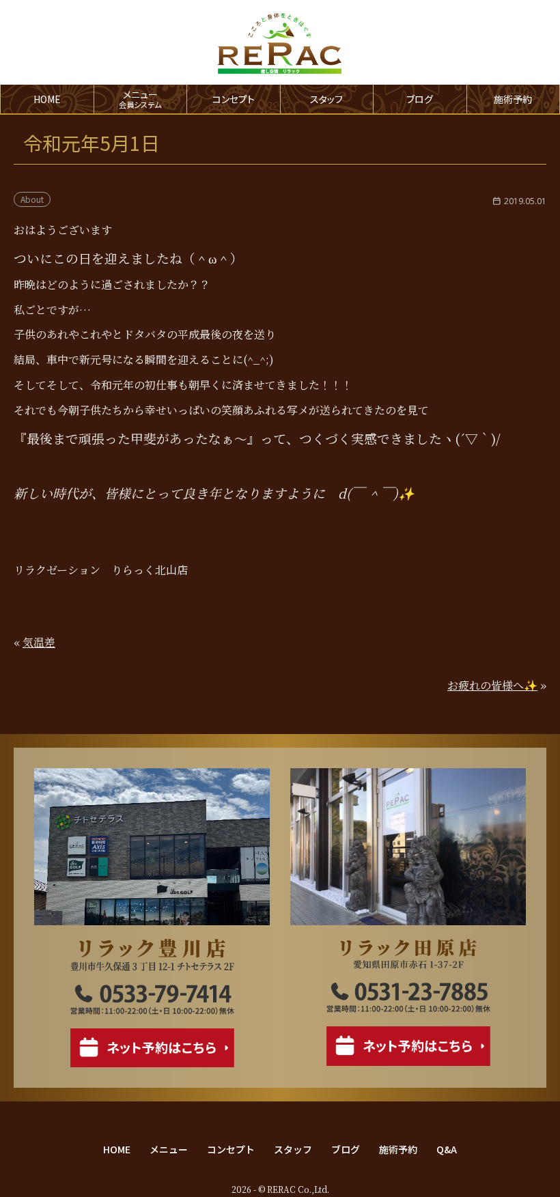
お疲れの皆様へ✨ (492, 685)
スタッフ (326, 99)
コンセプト (233, 99)
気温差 (39, 642)
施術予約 (513, 99)
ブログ (419, 99)
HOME (47, 99)
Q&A (446, 1149)
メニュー (169, 1149)
